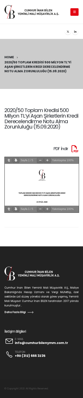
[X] (68, 31)
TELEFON (20, 352)
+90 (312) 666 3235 (30, 356)
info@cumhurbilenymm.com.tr (41, 343)
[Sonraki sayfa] (16, 160)
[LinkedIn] (75, 31)
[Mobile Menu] (74, 12)
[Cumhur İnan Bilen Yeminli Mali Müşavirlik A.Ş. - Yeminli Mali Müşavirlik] (33, 12)
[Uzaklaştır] (40, 160)
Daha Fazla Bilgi (15, 312)
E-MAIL (19, 339)
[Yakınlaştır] (47, 160)
